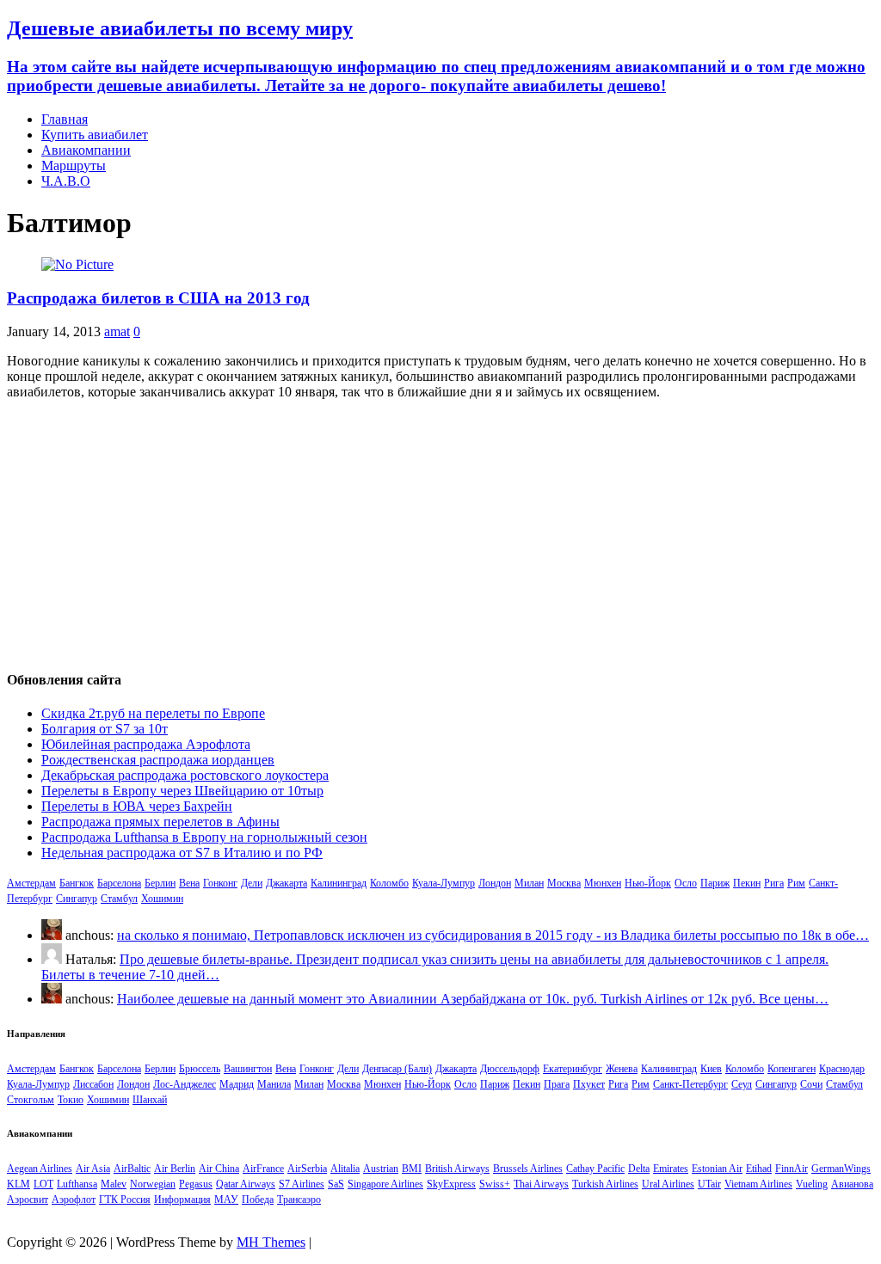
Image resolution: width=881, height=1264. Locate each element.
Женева (622, 1069)
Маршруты (73, 165)
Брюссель (199, 1069)
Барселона (119, 883)
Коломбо (389, 883)
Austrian (380, 1169)
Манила (274, 1084)
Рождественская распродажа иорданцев (157, 759)
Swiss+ (494, 1184)
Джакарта (286, 883)
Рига (774, 883)
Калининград (339, 883)
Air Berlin (174, 1169)
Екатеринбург (572, 1069)
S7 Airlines (301, 1184)
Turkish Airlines (605, 1184)
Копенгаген (791, 1069)
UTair (709, 1184)
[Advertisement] (440, 534)
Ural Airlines (668, 1184)
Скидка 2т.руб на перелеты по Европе (153, 713)
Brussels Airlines (528, 1169)
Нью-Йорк (648, 883)
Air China (219, 1169)
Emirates (670, 1169)
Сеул (741, 1084)
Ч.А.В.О (65, 181)
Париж (715, 883)
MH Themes (271, 1242)
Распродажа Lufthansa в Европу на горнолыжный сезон (204, 837)
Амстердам (31, 883)
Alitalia (345, 1169)
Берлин (160, 883)
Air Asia (93, 1169)
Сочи (811, 1084)
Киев (711, 1069)
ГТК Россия (125, 1199)
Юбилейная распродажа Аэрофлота (145, 744)
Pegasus (196, 1184)
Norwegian (153, 1184)
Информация (182, 1199)
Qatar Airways (245, 1184)
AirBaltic (132, 1169)
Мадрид (236, 1084)
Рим (796, 883)
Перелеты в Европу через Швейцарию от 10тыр (182, 790)
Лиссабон (93, 1084)
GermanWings (841, 1169)
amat (117, 331)
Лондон (494, 883)
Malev (113, 1184)
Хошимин (162, 899)
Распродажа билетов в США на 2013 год (158, 298)
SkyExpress (451, 1184)
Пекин (747, 883)
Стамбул (119, 899)
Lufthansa (77, 1184)
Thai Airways (541, 1184)
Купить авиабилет (94, 134)
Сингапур (76, 899)
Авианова (852, 1184)
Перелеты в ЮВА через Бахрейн (136, 806)
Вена (189, 883)
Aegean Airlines (39, 1169)
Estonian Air (717, 1169)
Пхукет (589, 1084)
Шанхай (149, 1100)
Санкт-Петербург (690, 1084)
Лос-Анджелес (184, 1084)
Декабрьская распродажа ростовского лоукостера (185, 775)
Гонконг (220, 883)
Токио (70, 1100)
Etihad (759, 1169)
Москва (564, 883)
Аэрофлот (73, 1199)
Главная (64, 119)
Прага (557, 1084)
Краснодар (842, 1069)
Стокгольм (30, 1100)
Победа (258, 1199)
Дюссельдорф (509, 1069)
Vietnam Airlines (758, 1184)
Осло (686, 883)
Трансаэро (299, 1199)
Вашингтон (248, 1069)
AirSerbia (307, 1169)
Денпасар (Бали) (397, 1069)
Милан (529, 883)
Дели (251, 883)
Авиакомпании (86, 150)
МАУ (226, 1199)
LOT (43, 1184)
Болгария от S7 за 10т (104, 728)
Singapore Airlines (385, 1184)
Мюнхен (602, 883)
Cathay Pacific (595, 1169)
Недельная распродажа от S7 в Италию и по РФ (182, 852)
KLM (18, 1184)
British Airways (457, 1169)
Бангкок (76, 883)
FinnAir (791, 1169)
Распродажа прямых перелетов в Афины (160, 821)
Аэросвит (27, 1199)
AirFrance (263, 1169)
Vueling (812, 1184)
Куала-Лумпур (443, 883)
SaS (336, 1184)
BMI (412, 1169)
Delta (639, 1169)
